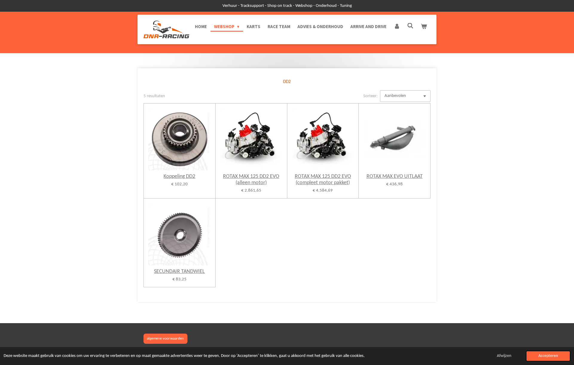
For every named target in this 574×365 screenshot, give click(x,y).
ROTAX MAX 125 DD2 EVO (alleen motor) (251, 180)
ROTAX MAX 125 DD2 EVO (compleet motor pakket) (323, 180)
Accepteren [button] (548, 356)
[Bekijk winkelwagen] (423, 27)
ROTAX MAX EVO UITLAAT (395, 176)
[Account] (397, 27)
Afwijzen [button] (504, 356)
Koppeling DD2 (179, 176)
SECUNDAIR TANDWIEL (179, 271)
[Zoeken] (410, 26)
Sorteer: (370, 96)
